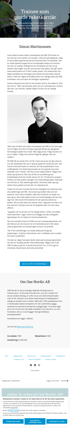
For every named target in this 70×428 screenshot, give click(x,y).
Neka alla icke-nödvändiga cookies (35, 421)
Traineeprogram (45, 356)
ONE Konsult (31, 356)
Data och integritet (35, 359)
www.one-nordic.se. (25, 326)
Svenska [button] (64, 381)
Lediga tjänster (18, 356)
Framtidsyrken (60, 356)
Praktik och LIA (19, 359)
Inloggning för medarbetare (11, 381)
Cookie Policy (13, 410)
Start (6, 356)
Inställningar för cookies (57, 421)
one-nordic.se (35, 370)
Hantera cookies (50, 359)
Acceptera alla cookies (13, 421)
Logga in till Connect (52, 381)
